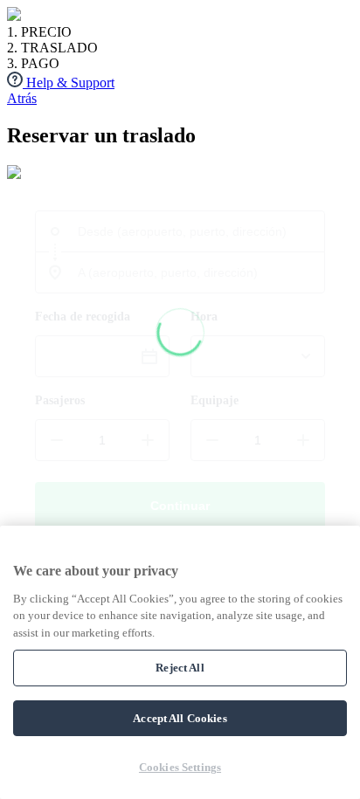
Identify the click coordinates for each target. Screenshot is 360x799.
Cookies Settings (180, 767)
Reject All (180, 667)
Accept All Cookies (179, 718)
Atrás (22, 98)
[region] (180, 662)
